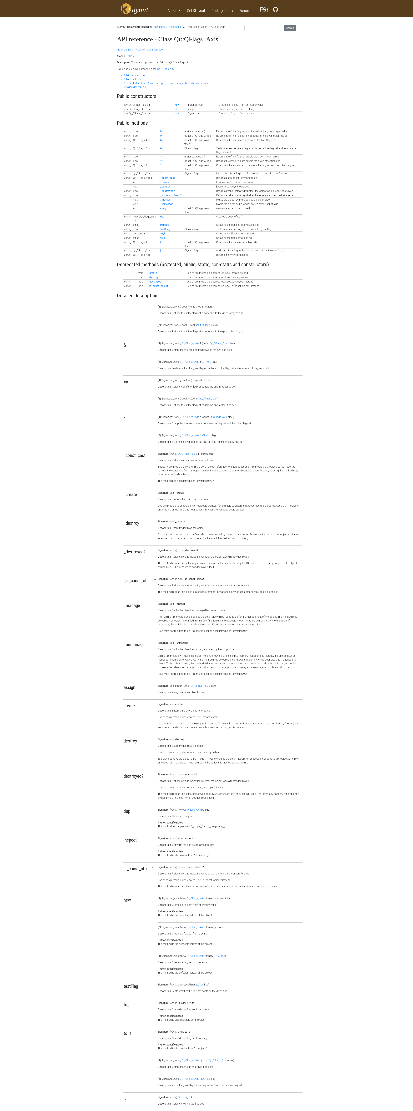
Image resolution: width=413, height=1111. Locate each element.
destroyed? (155, 281)
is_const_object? (159, 286)
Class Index (174, 26)
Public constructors (134, 75)
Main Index (159, 26)
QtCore (131, 56)
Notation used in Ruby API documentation (140, 49)
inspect (164, 224)
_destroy (165, 186)
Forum (244, 10)
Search (290, 28)
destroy (153, 277)
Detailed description (134, 87)
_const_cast (167, 177)
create (153, 272)
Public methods (132, 79)
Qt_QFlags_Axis (166, 69)
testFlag (165, 229)
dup (162, 216)
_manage (165, 199)
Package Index (222, 10)
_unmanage (166, 204)
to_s (163, 237)
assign (163, 208)
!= (161, 131)
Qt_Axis (207, 361)
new (177, 104)
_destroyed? (167, 190)
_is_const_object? (171, 195)
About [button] (172, 10)
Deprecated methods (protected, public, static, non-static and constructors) (166, 83)
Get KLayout (196, 10)
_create (164, 182)
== (161, 156)
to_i (162, 233)
